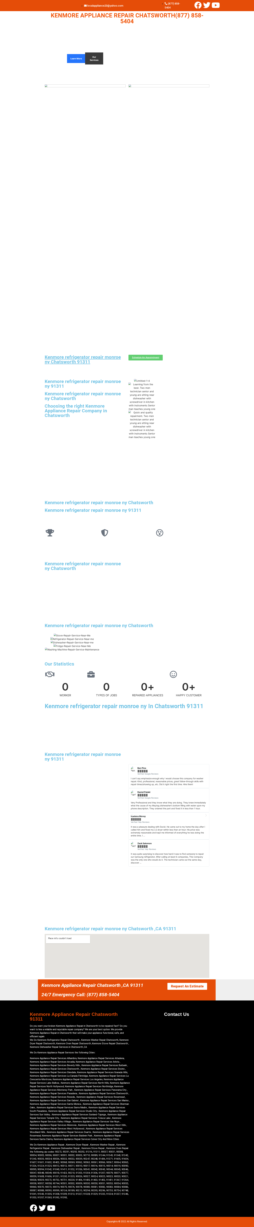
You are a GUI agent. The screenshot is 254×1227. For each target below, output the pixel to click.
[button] (132, 815)
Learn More (76, 58)
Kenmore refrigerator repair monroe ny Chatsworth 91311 (83, 359)
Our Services (94, 58)
